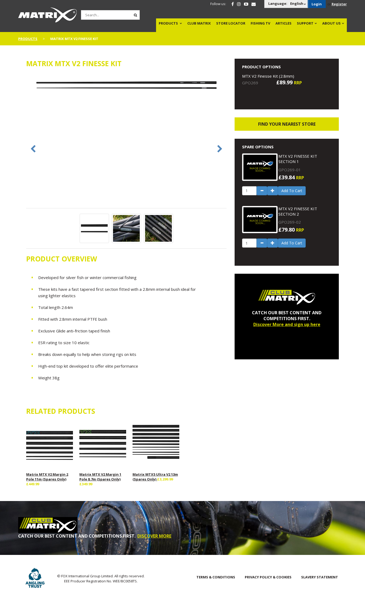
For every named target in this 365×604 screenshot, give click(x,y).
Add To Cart (291, 190)
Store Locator (230, 23)
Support (305, 23)
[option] (126, 86)
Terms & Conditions (215, 577)
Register (339, 4)
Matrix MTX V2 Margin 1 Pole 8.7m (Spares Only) (100, 477)
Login (317, 4)
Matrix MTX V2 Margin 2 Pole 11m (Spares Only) (47, 477)
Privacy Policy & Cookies (268, 577)
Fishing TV (260, 23)
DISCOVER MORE (154, 536)
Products (168, 23)
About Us (331, 23)
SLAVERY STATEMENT (319, 577)
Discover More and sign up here (286, 324)
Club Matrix (199, 23)
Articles (283, 23)
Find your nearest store (287, 124)
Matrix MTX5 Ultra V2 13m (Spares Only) (155, 477)
